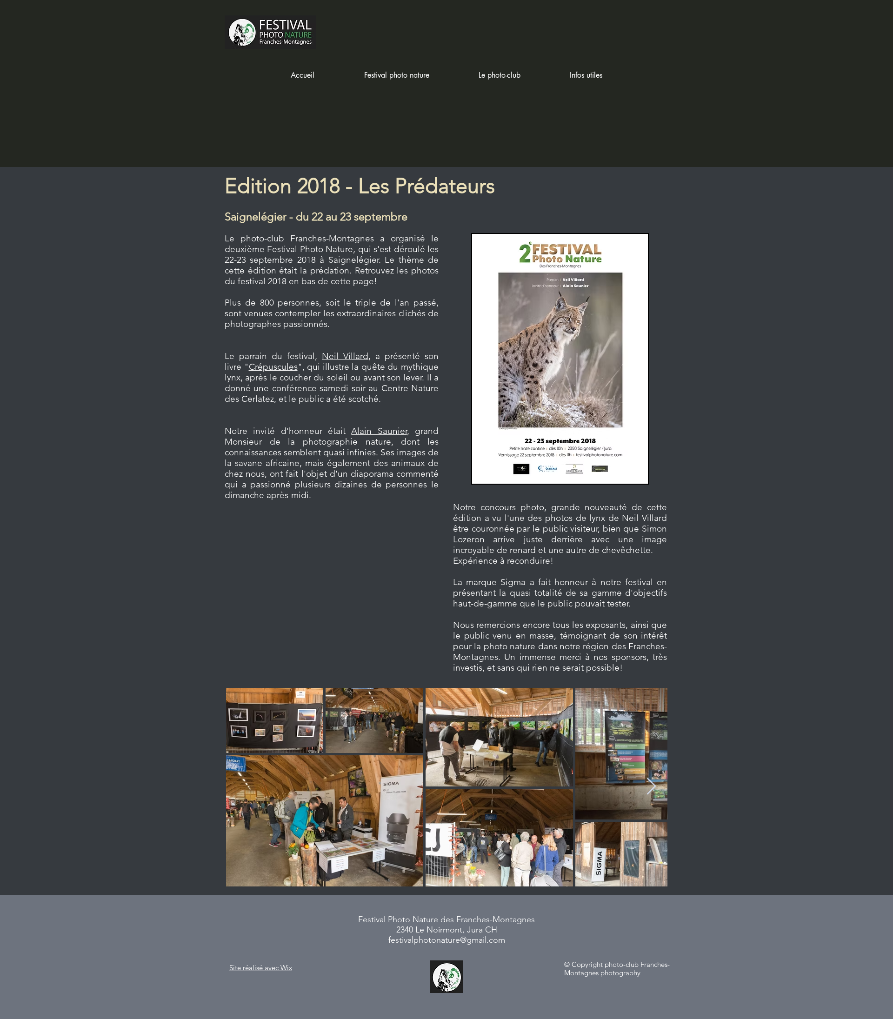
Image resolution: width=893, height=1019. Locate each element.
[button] (396, 75)
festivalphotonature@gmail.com (446, 940)
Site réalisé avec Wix (260, 967)
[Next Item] (651, 787)
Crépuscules (273, 366)
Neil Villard (345, 356)
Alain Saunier (379, 431)
